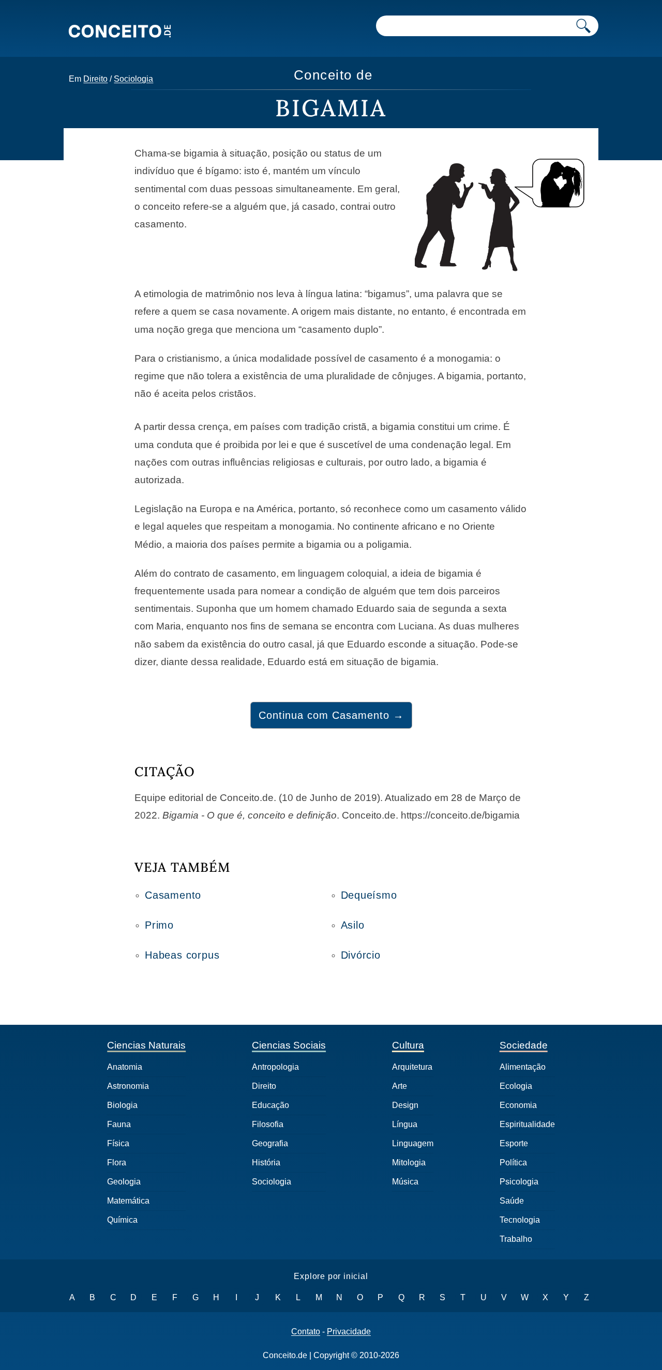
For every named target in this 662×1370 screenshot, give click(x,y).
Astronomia (128, 1086)
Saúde (512, 1200)
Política (513, 1162)
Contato (305, 1332)
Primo (159, 925)
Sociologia (133, 78)
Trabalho (516, 1239)
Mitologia (409, 1162)
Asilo (353, 925)
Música (405, 1181)
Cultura (408, 1045)
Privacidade (349, 1332)
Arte (399, 1086)
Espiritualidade (527, 1124)
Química (122, 1219)
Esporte (514, 1143)
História (266, 1162)
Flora (116, 1162)
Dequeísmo (369, 895)
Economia (518, 1105)
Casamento (173, 895)
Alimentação (523, 1067)
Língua (404, 1124)
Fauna (119, 1124)
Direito (95, 78)
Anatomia (124, 1067)
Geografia (270, 1143)
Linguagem (412, 1143)
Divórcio (361, 955)
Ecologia (516, 1086)
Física (118, 1143)
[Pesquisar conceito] (583, 26)
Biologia (122, 1105)
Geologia (124, 1181)
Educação (270, 1105)
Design (405, 1105)
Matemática (128, 1200)
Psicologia (519, 1181)
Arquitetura (412, 1067)
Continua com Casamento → (331, 715)
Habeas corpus (182, 955)
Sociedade (524, 1045)
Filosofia (267, 1124)
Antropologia (275, 1067)
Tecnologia (520, 1219)
